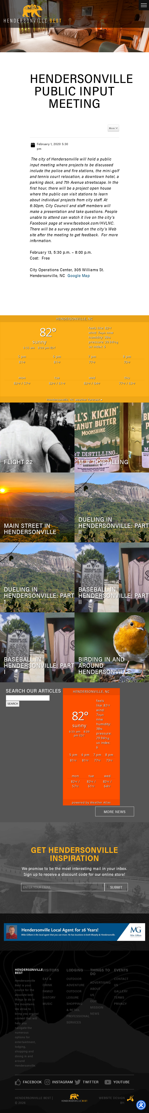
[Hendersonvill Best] (74, 1097)
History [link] (49, 997)
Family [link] (48, 991)
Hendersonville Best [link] (32, 14)
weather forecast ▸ (75, 399)
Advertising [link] (100, 982)
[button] (116, 887)
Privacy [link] (120, 1003)
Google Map (79, 275)
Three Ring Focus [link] (130, 1098)
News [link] (94, 1013)
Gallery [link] (121, 991)
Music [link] (48, 1003)
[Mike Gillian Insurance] (74, 932)
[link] (32, 1082)
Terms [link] (119, 997)
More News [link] (115, 811)
